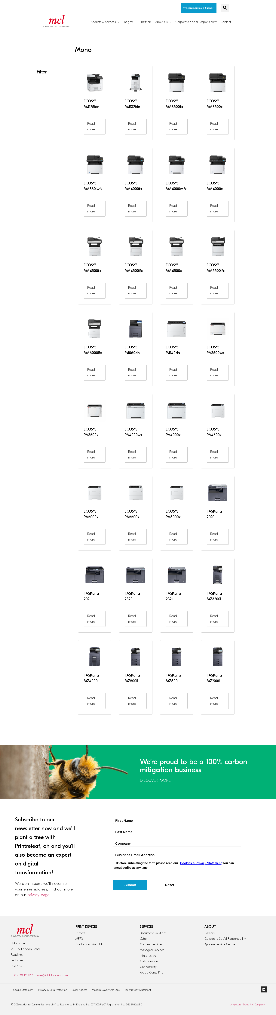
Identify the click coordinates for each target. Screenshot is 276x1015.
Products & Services (103, 22)
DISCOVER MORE (155, 780)
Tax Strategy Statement (138, 990)
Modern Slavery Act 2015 (106, 990)
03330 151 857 (23, 975)
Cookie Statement (23, 990)
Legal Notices (79, 990)
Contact (225, 22)
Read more (91, 126)
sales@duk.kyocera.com (52, 975)
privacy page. (38, 895)
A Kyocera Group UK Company (247, 1004)
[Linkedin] (264, 989)
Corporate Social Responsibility (196, 22)
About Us (161, 22)
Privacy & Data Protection (52, 990)
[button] (225, 8)
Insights (128, 22)
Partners (146, 22)
